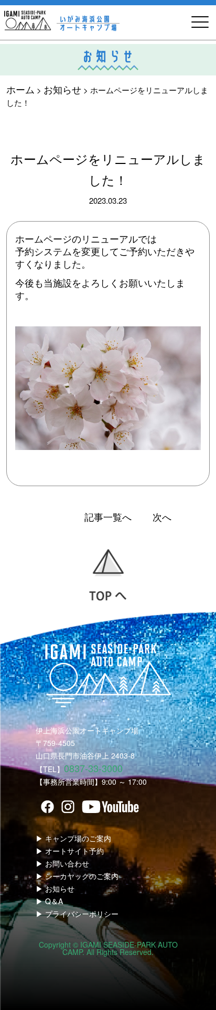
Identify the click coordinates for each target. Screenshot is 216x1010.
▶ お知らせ (55, 888)
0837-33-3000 (93, 768)
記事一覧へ (108, 516)
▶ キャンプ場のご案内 (73, 838)
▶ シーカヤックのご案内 (77, 876)
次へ (162, 516)
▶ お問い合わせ (62, 863)
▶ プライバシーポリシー (77, 913)
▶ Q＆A (49, 901)
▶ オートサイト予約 (70, 851)
